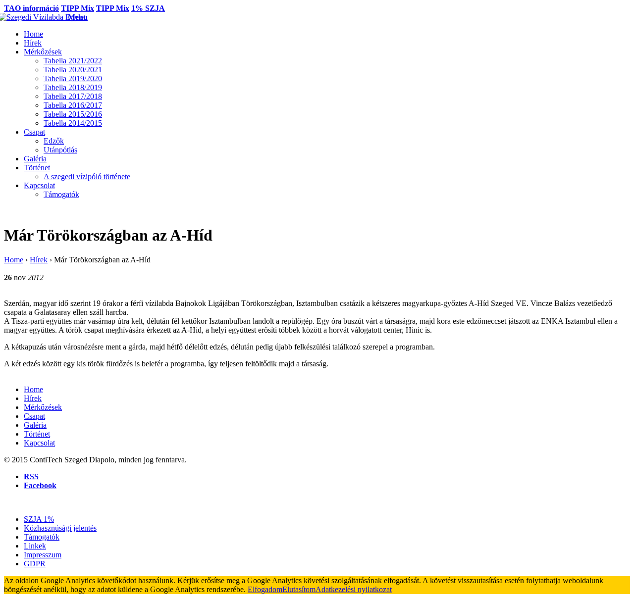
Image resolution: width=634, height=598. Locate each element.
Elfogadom (265, 589)
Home (13, 259)
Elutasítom (299, 589)
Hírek (39, 259)
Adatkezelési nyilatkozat (354, 589)
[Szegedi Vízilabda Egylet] (36, 17)
